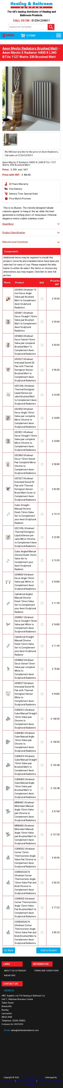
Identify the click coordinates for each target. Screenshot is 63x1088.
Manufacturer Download (15, 242)
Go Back (8, 950)
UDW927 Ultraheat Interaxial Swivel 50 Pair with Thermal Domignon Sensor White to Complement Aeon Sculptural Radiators (25, 694)
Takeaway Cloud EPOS (26, 1081)
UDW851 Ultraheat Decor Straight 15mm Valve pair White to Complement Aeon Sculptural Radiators (26, 624)
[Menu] (58, 35)
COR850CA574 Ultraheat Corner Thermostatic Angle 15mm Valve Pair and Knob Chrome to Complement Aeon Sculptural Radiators (25, 883)
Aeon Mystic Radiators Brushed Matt (30, 48)
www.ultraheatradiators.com (32, 1077)
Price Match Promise (20, 198)
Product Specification (13, 232)
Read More (8, 224)
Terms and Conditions (46, 970)
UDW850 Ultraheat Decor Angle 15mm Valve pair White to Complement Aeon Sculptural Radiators (25, 581)
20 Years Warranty (18, 184)
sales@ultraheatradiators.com (25, 1030)
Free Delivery (15, 189)
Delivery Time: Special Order (23, 193)
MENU (10, 35)
